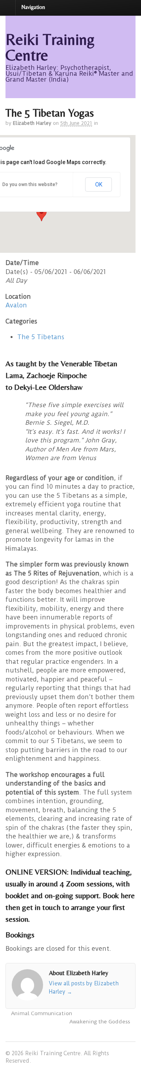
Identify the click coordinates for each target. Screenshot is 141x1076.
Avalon (16, 305)
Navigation (33, 7)
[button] (41, 213)
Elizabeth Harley (32, 123)
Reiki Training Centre (50, 47)
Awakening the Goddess (100, 1022)
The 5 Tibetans (40, 337)
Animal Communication (40, 1013)
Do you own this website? (30, 184)
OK (98, 184)
